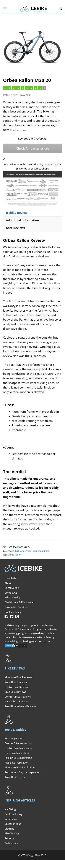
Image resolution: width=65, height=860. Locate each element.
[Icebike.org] (33, 8)
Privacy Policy (12, 597)
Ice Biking (10, 809)
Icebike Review (16, 213)
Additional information (22, 220)
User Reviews (15, 228)
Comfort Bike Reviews (18, 696)
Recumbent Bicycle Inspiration (22, 772)
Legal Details (12, 588)
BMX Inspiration (14, 738)
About (8, 583)
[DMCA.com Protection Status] (16, 647)
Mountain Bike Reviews (18, 677)
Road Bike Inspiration (17, 777)
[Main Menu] (5, 9)
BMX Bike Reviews (15, 691)
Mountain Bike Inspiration (20, 767)
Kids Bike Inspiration (16, 762)
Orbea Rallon (14, 554)
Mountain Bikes (41, 550)
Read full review (18, 129)
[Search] (61, 9)
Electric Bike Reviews (17, 687)
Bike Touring (12, 833)
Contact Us (11, 592)
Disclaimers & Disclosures (20, 602)
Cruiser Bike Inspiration (18, 743)
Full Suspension (23, 550)
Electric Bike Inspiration (18, 748)
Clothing (9, 828)
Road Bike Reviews (16, 682)
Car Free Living (13, 814)
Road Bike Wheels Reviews (20, 706)
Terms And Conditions (17, 607)
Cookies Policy (13, 612)
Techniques (11, 843)
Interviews (11, 819)
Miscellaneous (13, 823)
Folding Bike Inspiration (18, 757)
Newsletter (11, 578)
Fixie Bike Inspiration (17, 753)
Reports (9, 838)
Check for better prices (32, 148)
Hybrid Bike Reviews (17, 701)
